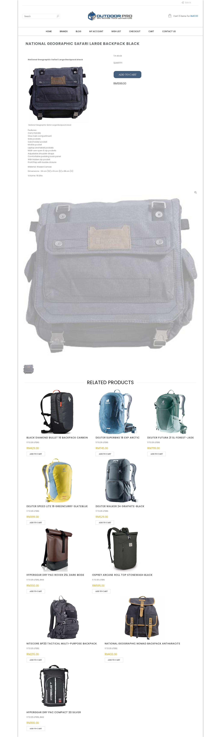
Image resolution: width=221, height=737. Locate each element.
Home (49, 31)
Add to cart (127, 74)
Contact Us (169, 31)
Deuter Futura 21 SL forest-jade (170, 437)
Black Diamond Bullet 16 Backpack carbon (57, 437)
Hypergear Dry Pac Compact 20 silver (53, 712)
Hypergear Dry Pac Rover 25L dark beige (55, 575)
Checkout (134, 31)
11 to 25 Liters (32, 442)
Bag (42, 579)
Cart (151, 31)
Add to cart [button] (36, 454)
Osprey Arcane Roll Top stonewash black (122, 575)
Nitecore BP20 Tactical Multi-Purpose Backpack (61, 643)
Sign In (188, 2)
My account (96, 31)
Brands (64, 31)
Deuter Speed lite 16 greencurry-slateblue (57, 506)
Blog (78, 31)
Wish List (116, 31)
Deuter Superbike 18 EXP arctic (118, 437)
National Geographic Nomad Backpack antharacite (142, 643)
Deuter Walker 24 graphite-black (120, 506)
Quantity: (118, 63)
